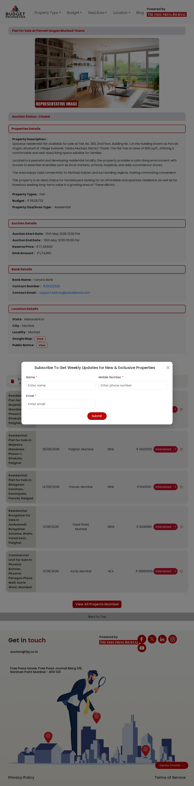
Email (31, 396)
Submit (97, 416)
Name (31, 377)
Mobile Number (111, 377)
